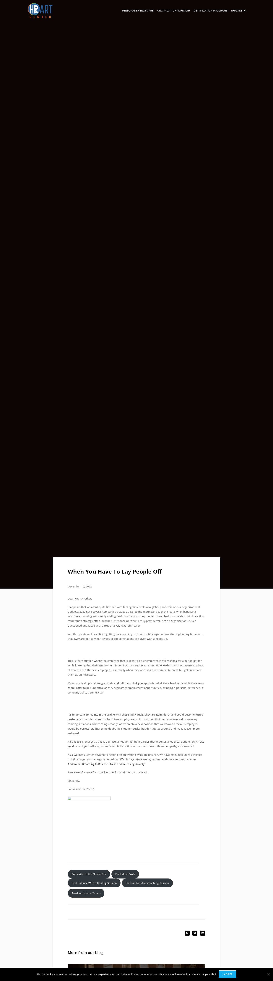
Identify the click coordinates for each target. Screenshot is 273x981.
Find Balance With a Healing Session (94, 883)
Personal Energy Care (137, 10)
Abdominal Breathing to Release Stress (92, 764)
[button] (187, 933)
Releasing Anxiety (133, 764)
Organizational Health (173, 10)
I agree (227, 974)
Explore (236, 10)
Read (86, 893)
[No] (268, 974)
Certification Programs (211, 10)
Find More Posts (125, 874)
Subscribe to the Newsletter (89, 874)
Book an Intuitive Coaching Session (147, 883)
